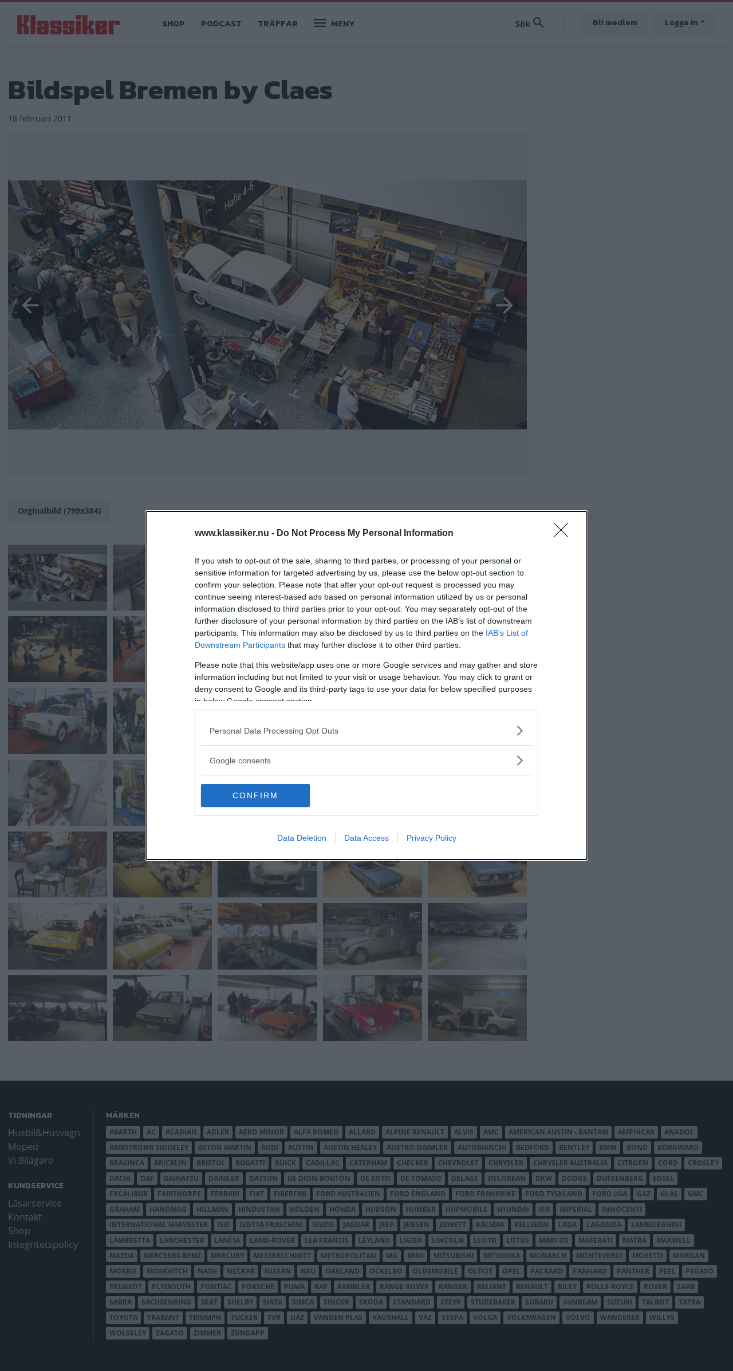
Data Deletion (301, 837)
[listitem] (366, 730)
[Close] (565, 534)
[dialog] (366, 685)
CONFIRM (255, 795)
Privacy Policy (431, 837)
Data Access (366, 837)
